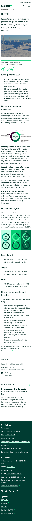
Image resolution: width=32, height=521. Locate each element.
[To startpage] (6, 6)
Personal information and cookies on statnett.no (13, 481)
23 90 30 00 (11, 467)
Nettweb (5, 507)
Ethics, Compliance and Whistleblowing (14, 452)
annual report (23, 351)
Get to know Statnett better (10, 431)
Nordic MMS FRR (8, 510)
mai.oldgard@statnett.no (10, 373)
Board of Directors (7, 438)
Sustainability (4, 9)
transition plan (6, 351)
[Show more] (29, 384)
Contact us (27, 2)
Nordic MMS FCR (8, 513)
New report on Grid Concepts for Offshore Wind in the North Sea (14, 391)
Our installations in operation (11, 449)
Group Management (8, 435)
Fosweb (5, 503)
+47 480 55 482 (8, 375)
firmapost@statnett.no (14, 474)
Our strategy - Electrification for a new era (15, 442)
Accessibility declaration (10, 486)
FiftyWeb (5, 500)
